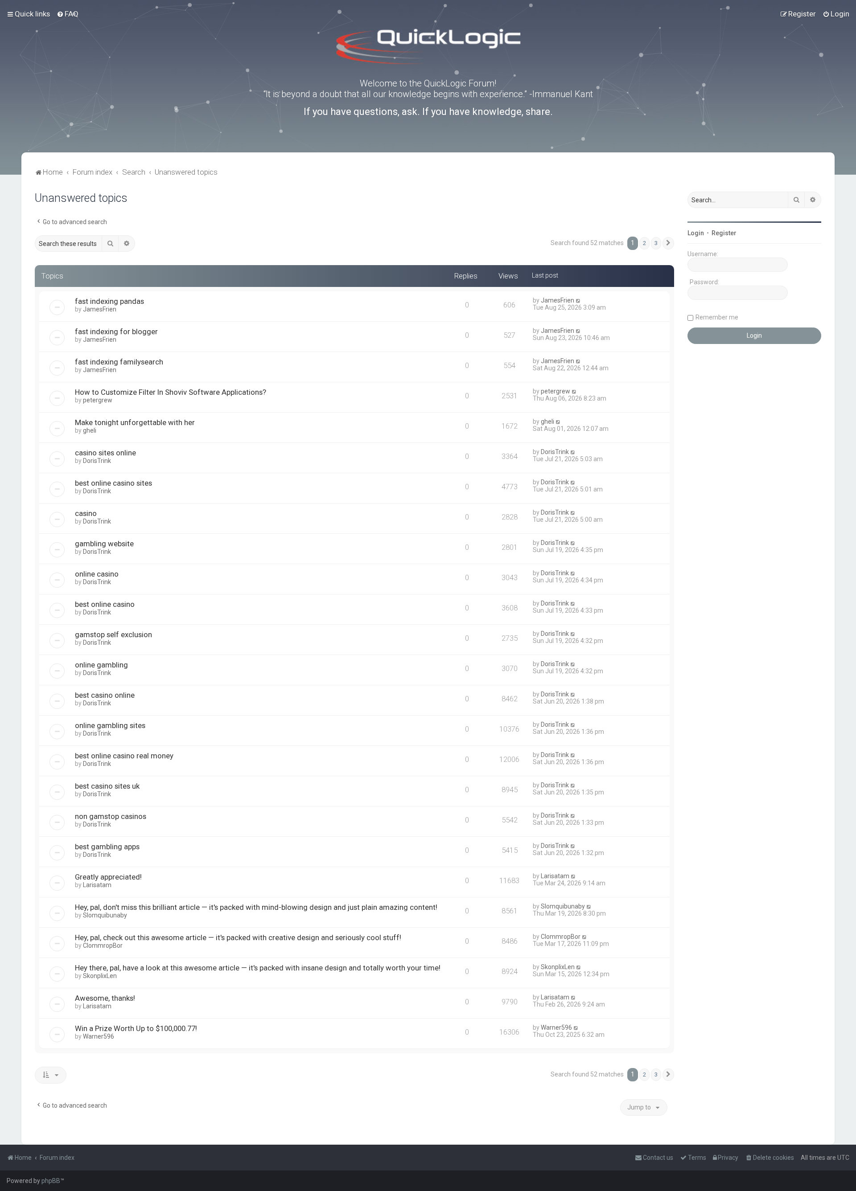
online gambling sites (110, 725)
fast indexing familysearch (119, 361)
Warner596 (98, 1036)
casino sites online (105, 452)
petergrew (97, 400)
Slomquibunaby (105, 915)
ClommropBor (103, 945)
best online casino (105, 604)
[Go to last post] (578, 300)
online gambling (101, 664)
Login (695, 233)
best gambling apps (107, 846)
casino (86, 513)
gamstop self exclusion (113, 634)
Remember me (717, 317)
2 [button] (644, 243)
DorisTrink (97, 460)
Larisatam (97, 884)
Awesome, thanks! (105, 998)
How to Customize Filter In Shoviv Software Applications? (170, 392)
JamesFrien (99, 309)
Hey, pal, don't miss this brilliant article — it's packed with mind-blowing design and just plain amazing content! (256, 907)
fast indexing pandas (109, 301)
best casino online (105, 695)
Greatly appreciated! (108, 876)
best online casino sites (113, 483)
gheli (89, 430)
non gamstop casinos (110, 816)
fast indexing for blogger (116, 331)
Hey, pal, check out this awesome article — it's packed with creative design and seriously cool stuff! (238, 937)
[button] (668, 243)
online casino (97, 573)
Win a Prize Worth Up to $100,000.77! (136, 1028)
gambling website (104, 543)
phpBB (50, 1180)
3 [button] (656, 243)
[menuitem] (67, 14)
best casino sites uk (107, 786)
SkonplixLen (100, 975)
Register (724, 233)
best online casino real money (124, 755)
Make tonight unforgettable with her (135, 422)
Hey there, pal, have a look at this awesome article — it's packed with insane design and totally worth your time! (257, 967)
